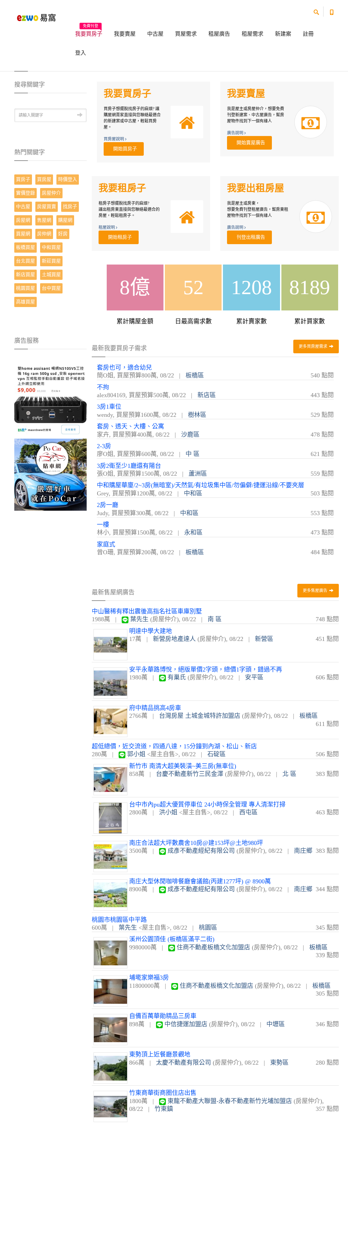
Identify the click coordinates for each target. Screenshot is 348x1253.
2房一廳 (107, 505)
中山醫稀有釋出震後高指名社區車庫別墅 (147, 611)
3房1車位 (109, 406)
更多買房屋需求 (313, 346)
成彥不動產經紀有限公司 (201, 850)
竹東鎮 (164, 1108)
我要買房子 (88, 32)
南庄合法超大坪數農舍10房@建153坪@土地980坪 (196, 843)
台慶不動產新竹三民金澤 (189, 774)
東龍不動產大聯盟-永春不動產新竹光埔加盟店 (230, 1101)
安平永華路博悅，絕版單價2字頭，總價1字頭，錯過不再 (205, 669)
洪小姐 (168, 812)
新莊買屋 (51, 261)
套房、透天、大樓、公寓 (130, 426)
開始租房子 (118, 237)
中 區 (192, 454)
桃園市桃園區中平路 (119, 919)
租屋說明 (107, 227)
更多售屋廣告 (315, 590)
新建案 (283, 34)
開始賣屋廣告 (249, 142)
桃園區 (208, 927)
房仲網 (44, 233)
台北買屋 (25, 261)
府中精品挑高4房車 (155, 708)
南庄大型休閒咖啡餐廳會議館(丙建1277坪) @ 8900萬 (200, 881)
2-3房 (104, 446)
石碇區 (216, 754)
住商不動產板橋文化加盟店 (213, 947)
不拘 (103, 387)
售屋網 (44, 220)
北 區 (289, 774)
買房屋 (44, 179)
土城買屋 (51, 274)
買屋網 (23, 233)
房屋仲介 (51, 193)
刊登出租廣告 (249, 237)
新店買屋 (25, 274)
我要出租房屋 (255, 188)
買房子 (23, 179)
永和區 (193, 532)
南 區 (215, 619)
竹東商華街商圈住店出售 (162, 1092)
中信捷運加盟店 (185, 1024)
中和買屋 (51, 247)
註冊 (308, 34)
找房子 (70, 206)
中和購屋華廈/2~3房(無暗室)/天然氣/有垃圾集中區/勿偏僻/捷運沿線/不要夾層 (200, 485)
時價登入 (67, 179)
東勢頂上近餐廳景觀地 (159, 1054)
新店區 (206, 395)
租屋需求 (252, 34)
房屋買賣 (46, 206)
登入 (80, 53)
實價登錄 (25, 193)
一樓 (103, 524)
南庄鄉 (303, 850)
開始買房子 (123, 148)
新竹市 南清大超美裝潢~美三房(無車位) (182, 766)
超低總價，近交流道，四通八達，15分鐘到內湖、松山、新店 (174, 746)
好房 (63, 233)
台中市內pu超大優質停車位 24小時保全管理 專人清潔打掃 (207, 804)
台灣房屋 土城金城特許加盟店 (199, 715)
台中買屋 (51, 288)
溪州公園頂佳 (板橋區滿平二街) (171, 939)
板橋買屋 (25, 247)
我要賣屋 (125, 34)
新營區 (264, 639)
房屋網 (23, 220)
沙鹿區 (190, 434)
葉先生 (139, 619)
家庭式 (106, 544)
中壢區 (275, 1024)
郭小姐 (136, 754)
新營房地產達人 (174, 639)
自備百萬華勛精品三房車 (162, 1016)
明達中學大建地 (150, 631)
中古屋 (155, 34)
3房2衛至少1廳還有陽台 (129, 465)
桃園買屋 (25, 288)
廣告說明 (235, 133)
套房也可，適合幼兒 (124, 367)
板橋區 (195, 375)
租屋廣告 (219, 34)
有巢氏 (177, 677)
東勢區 (279, 1062)
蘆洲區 (198, 473)
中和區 (193, 493)
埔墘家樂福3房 (149, 977)
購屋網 (65, 220)
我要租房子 (122, 188)
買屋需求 (186, 34)
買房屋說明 (114, 139)
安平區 (254, 677)
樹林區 (197, 414)
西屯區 (248, 812)
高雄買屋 (25, 301)
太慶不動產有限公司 (183, 1062)
